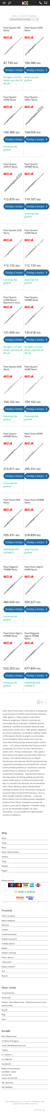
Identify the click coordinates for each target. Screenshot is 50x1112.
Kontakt (4, 1010)
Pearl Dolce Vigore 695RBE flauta (12, 634)
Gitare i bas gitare (8, 916)
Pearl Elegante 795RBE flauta (10, 568)
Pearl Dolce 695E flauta (11, 501)
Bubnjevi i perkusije (9, 953)
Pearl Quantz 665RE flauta (31, 368)
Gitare (4, 838)
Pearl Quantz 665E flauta (12, 368)
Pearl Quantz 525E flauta (12, 231)
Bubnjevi (5, 866)
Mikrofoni (5, 925)
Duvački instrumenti (9, 934)
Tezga (4, 861)
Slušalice (5, 857)
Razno (4, 847)
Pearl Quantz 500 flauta (12, 29)
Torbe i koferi (7, 962)
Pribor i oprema (7, 957)
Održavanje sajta (39, 1110)
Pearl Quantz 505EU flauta (31, 98)
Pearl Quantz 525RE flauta (31, 231)
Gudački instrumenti (9, 939)
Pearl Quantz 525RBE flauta (31, 298)
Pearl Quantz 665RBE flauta (10, 435)
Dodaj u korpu (14, 70)
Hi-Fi (3, 971)
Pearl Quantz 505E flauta (34, 29)
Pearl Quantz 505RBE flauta (31, 165)
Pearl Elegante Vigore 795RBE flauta (32, 636)
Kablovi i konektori (8, 967)
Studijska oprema (8, 943)
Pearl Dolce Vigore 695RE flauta (34, 568)
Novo (4, 1019)
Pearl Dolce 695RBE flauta (34, 501)
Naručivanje (6, 997)
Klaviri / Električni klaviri (10, 852)
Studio (4, 843)
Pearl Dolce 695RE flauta (34, 435)
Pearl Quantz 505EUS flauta (10, 165)
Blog (3, 1014)
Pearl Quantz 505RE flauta (9, 98)
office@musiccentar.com (16, 1045)
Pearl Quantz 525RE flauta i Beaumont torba (11, 300)
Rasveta (5, 976)
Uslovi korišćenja (8, 993)
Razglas (4, 870)
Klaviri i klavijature (8, 920)
